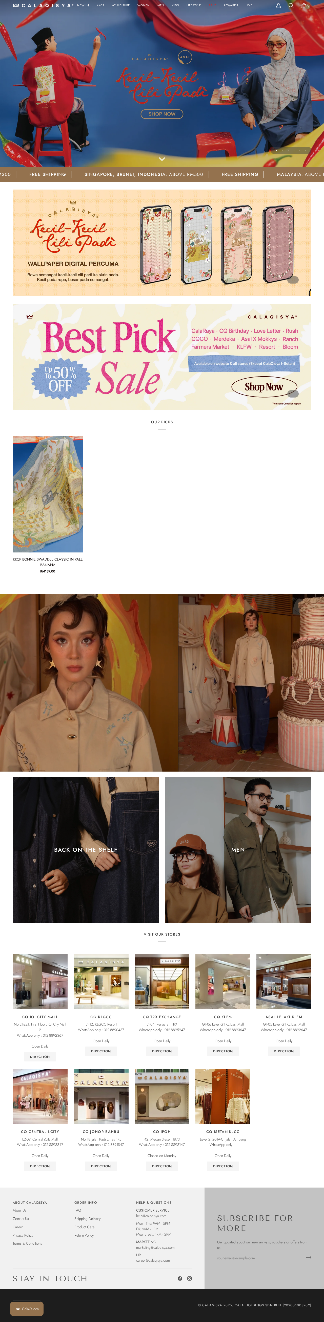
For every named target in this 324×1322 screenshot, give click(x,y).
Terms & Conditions (27, 1243)
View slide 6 (305, 150)
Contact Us (21, 1218)
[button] (144, 5)
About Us (19, 1210)
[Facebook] (180, 1278)
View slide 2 (282, 150)
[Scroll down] (162, 159)
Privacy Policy (23, 1235)
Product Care (84, 1227)
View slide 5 (299, 150)
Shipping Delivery (87, 1218)
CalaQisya (212, 1305)
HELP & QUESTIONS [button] (154, 1202)
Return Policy (84, 1235)
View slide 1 (276, 150)
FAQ (77, 1210)
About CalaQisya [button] (30, 1202)
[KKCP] (162, 83)
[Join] (307, 1257)
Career (18, 1227)
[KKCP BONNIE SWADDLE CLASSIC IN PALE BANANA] (48, 494)
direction (40, 1056)
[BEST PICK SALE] (162, 357)
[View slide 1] (162, 243)
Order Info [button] (85, 1202)
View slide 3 (288, 150)
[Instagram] (189, 1278)
